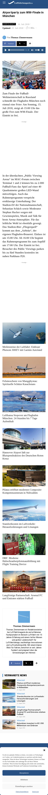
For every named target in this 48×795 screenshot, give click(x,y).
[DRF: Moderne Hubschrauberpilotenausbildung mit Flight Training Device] (24, 544)
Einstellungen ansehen (24, 786)
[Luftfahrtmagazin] (19, 2)
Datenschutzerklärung (22, 792)
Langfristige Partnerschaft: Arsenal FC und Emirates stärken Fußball (22, 597)
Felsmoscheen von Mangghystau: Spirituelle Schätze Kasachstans (20, 383)
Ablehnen (24, 780)
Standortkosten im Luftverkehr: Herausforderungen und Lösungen (20, 525)
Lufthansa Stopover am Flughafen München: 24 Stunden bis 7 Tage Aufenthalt (20, 418)
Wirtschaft (9, 24)
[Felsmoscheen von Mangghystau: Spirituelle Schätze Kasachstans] (24, 367)
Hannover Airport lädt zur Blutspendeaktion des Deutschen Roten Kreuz (22, 455)
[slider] (16, 50)
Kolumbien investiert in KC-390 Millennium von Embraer (30, 724)
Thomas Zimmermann (21, 37)
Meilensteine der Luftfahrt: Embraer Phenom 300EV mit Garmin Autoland (22, 348)
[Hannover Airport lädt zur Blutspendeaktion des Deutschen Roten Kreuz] (24, 438)
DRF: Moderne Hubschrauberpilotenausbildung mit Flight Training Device (21, 561)
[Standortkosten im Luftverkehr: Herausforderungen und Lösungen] (24, 510)
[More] (30, 43)
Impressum (35, 792)
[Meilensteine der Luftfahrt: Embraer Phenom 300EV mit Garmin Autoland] (24, 333)
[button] (44, 750)
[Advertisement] (24, 147)
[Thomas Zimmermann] (4, 37)
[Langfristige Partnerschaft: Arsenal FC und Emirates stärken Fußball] (24, 581)
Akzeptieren (24, 773)
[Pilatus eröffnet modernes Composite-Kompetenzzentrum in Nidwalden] (24, 476)
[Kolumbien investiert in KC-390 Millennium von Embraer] (8, 724)
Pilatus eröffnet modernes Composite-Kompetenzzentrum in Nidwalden (22, 491)
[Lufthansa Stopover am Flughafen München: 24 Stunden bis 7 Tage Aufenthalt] (24, 401)
